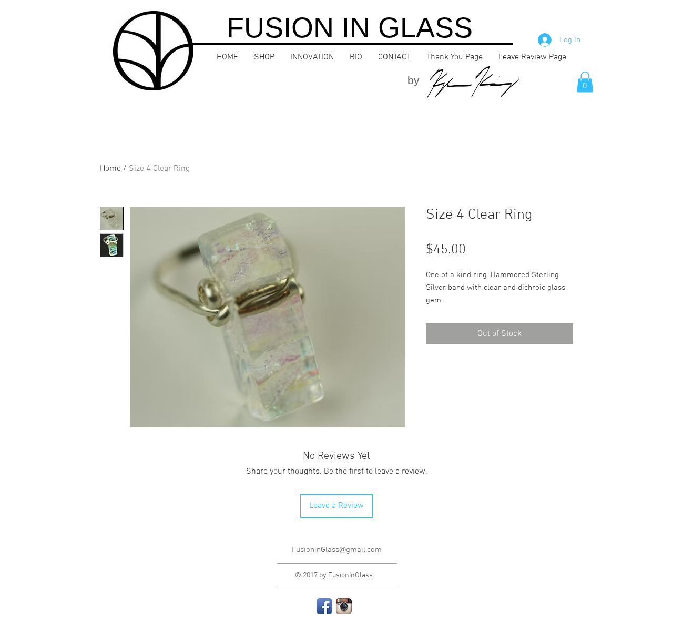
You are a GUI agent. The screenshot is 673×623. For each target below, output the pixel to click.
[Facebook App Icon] (324, 606)
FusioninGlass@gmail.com (337, 550)
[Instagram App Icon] (344, 606)
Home (110, 169)
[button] (585, 82)
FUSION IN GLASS (350, 27)
